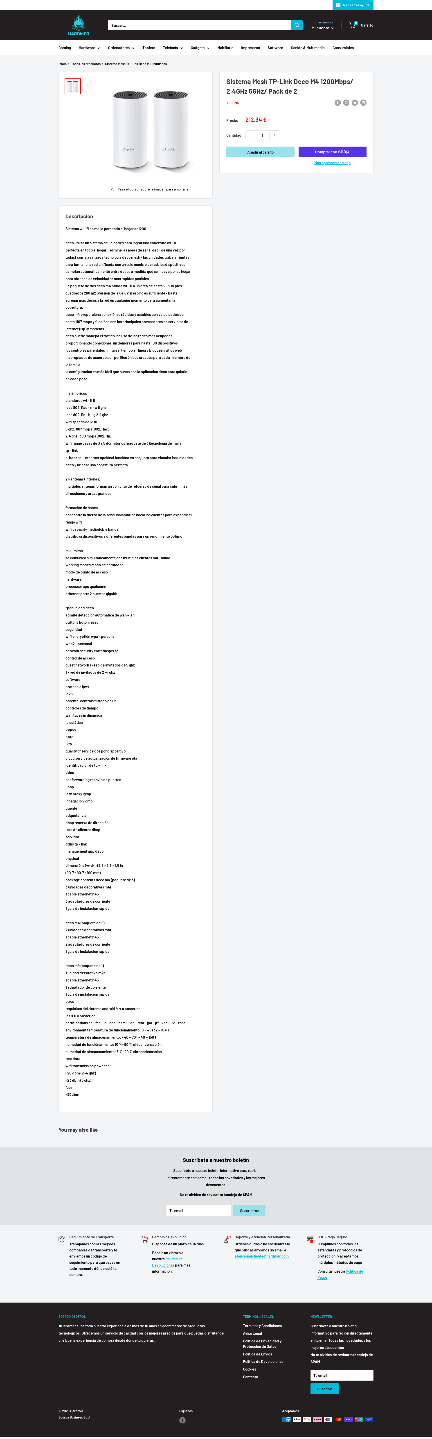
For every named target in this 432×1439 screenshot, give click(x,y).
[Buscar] (297, 25)
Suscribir (324, 1389)
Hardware (87, 47)
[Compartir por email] (363, 102)
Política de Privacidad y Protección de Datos (262, 1343)
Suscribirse (249, 1210)
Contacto (250, 1376)
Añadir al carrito (260, 152)
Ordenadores (119, 47)
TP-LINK (232, 103)
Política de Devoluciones (263, 1361)
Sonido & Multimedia (308, 47)
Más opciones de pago (332, 162)
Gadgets (198, 47)
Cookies (249, 1369)
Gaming (64, 47)
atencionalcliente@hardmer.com (262, 1256)
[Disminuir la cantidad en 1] (250, 135)
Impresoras (250, 47)
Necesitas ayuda (356, 5)
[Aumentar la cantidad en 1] (274, 135)
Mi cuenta (321, 27)
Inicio (62, 64)
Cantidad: (234, 135)
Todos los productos (86, 64)
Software (275, 47)
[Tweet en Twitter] (355, 102)
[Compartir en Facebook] (338, 102)
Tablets (148, 47)
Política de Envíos (257, 1354)
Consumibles (343, 47)
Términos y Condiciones (262, 1325)
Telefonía (170, 47)
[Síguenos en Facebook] (182, 1420)
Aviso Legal (252, 1333)
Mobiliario (225, 47)
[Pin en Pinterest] (346, 102)
